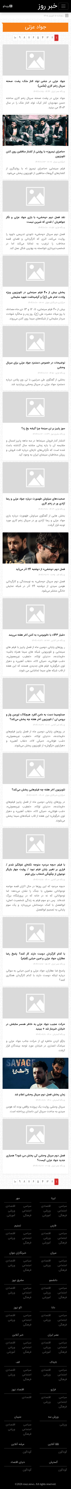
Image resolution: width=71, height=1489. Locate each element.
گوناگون (62, 1452)
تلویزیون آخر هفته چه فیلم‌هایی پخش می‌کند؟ (38, 789)
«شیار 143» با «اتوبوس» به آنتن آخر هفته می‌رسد (37, 635)
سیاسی (63, 1206)
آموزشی (46, 1215)
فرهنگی (63, 1215)
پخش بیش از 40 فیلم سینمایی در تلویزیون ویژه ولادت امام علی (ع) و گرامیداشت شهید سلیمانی (35, 294)
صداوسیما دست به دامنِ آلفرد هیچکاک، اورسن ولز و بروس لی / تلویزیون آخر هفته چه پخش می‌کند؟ (35, 717)
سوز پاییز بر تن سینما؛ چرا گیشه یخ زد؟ (43, 428)
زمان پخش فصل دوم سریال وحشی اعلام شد (40, 1094)
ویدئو (6, 6)
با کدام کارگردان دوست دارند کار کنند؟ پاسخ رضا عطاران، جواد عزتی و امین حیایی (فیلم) (35, 956)
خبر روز (47, 6)
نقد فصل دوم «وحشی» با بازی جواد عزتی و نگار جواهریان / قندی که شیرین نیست (35, 219)
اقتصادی (46, 1206)
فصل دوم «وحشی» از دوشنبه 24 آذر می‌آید (40, 569)
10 (15, 37)
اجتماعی (62, 1211)
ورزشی (47, 1211)
